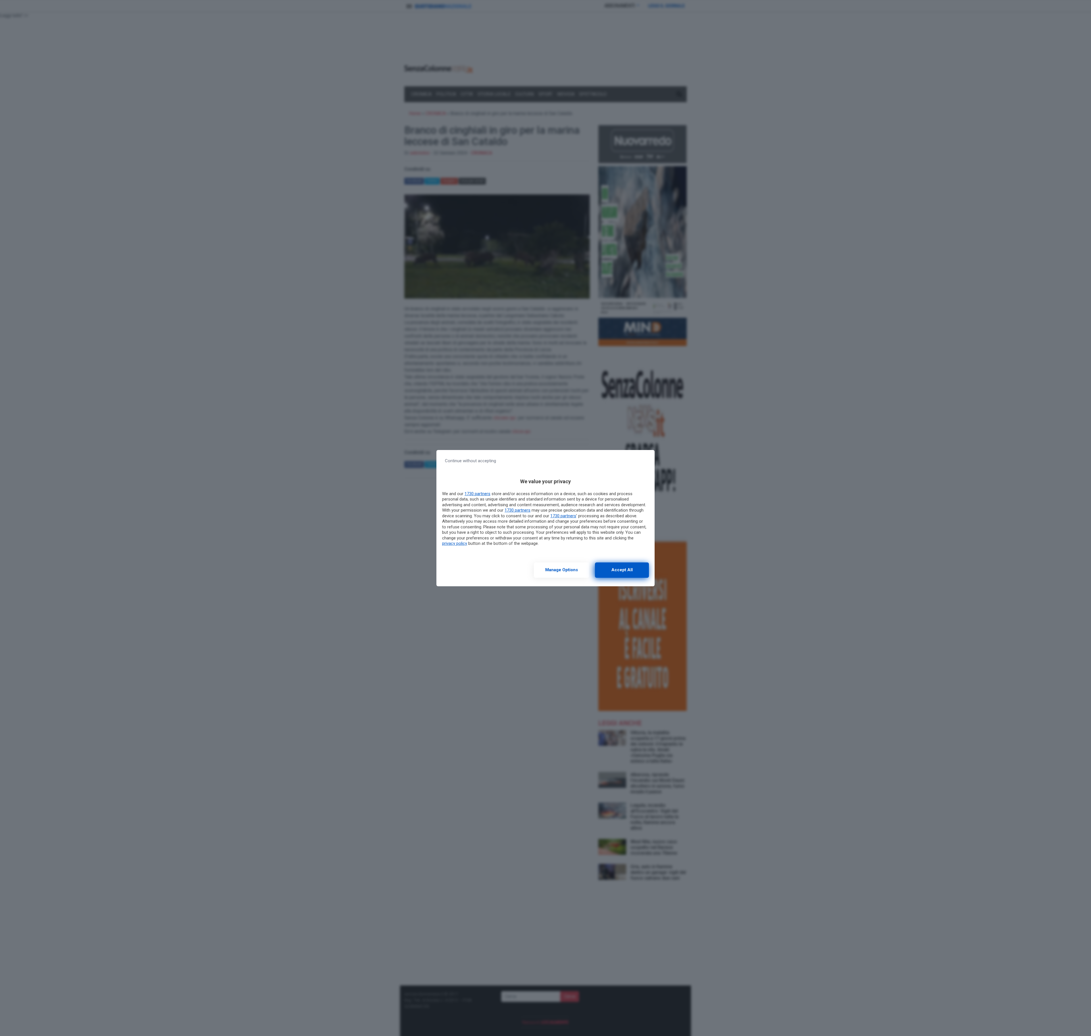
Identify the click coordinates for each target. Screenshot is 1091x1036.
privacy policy (454, 543)
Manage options (561, 569)
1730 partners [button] (477, 493)
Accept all (622, 569)
